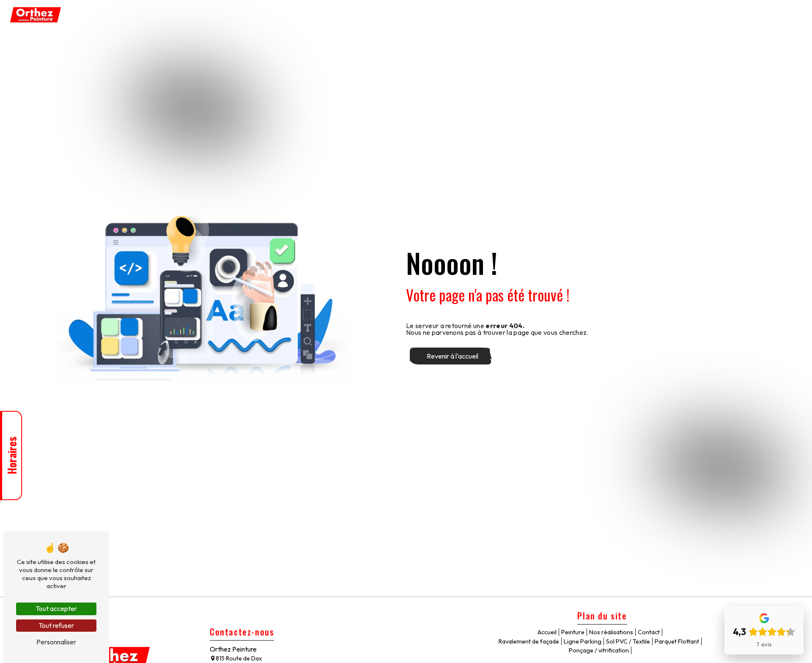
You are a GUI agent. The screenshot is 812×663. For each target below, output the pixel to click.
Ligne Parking (500, 15)
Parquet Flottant (611, 15)
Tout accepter (56, 608)
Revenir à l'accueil (452, 356)
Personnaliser (56, 642)
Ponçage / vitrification (676, 15)
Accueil (349, 15)
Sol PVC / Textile (553, 15)
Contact (785, 15)
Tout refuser (56, 625)
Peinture (382, 15)
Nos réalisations (740, 15)
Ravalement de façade (437, 15)
